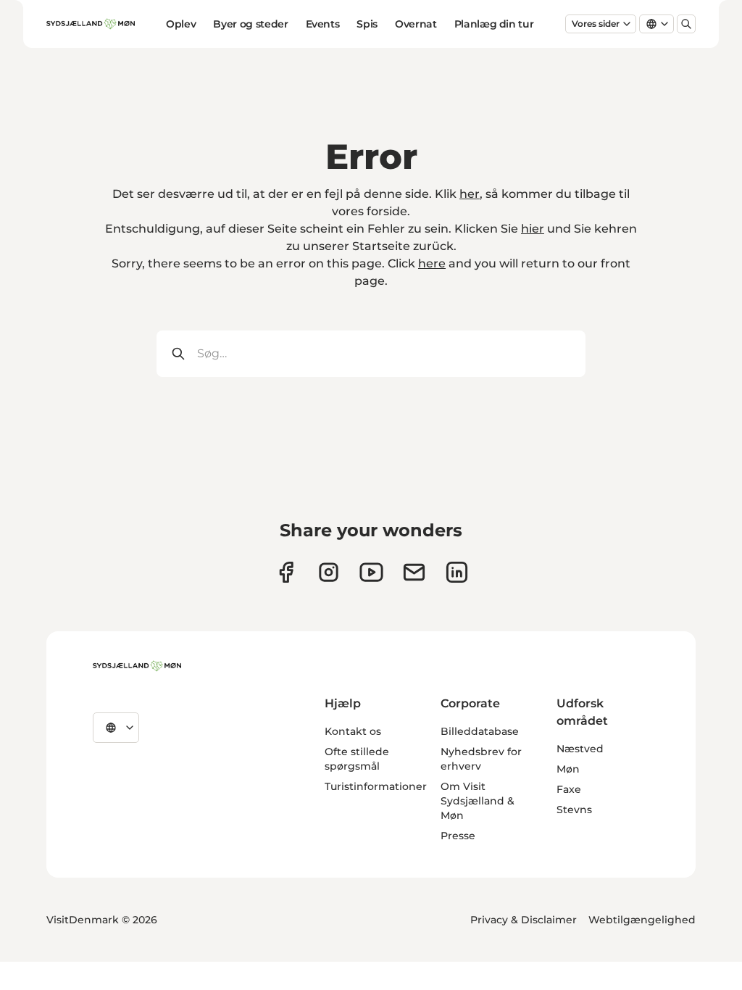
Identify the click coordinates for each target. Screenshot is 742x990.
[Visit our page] (328, 572)
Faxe (568, 789)
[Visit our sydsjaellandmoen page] (286, 572)
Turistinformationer (376, 786)
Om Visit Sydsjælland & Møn (477, 801)
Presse (458, 835)
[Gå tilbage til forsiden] (90, 24)
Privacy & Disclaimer (523, 919)
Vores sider (596, 23)
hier (532, 229)
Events (323, 23)
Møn (568, 768)
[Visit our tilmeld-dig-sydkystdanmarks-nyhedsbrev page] (414, 572)
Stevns (574, 809)
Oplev (181, 23)
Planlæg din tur (494, 23)
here (432, 263)
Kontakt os (353, 731)
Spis (367, 23)
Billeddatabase (480, 731)
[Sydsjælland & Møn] (137, 666)
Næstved (580, 748)
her (469, 194)
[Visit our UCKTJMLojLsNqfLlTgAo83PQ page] (371, 572)
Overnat (416, 23)
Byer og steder (250, 23)
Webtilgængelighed (642, 919)
